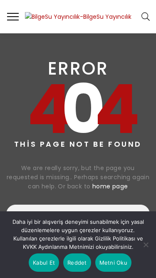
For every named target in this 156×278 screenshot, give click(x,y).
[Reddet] (145, 244)
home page (110, 186)
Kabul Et (44, 262)
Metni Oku (113, 262)
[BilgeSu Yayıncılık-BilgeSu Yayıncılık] (78, 16)
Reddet (77, 262)
